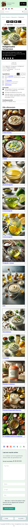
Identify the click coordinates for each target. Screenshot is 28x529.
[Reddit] (10, 446)
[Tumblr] (17, 446)
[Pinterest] (7, 446)
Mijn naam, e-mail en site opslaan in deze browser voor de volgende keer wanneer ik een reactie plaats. (14, 502)
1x (18, 74)
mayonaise (10, 75)
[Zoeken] (23, 11)
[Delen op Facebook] (15, 22)
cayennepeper (8, 84)
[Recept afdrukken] (8, 22)
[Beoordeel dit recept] (19, 22)
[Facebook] (4, 446)
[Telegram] (14, 446)
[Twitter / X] (24, 446)
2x (21, 74)
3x (24, 74)
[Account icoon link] (26, 9)
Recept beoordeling (7, 461)
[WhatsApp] (20, 446)
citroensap (9, 80)
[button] (11, 22)
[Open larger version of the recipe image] (14, 36)
